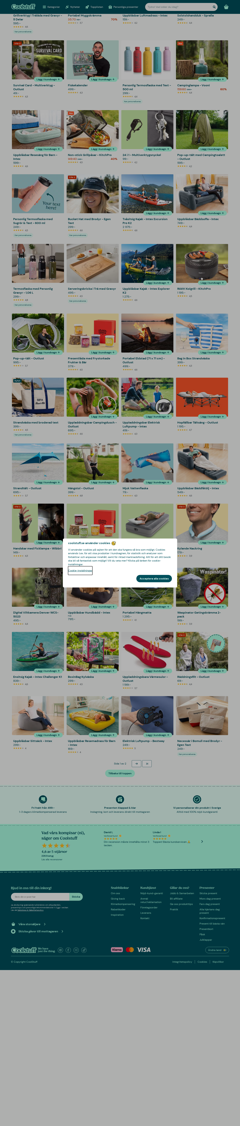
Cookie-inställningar (80, 570)
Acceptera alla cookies (154, 578)
